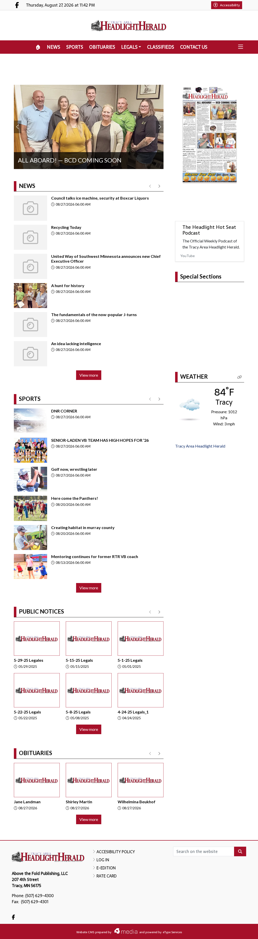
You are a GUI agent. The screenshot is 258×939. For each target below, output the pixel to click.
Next (160, 127)
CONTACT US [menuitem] (193, 47)
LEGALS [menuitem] (129, 47)
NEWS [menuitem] (53, 47)
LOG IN (102, 860)
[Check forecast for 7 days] (189, 408)
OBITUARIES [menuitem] (102, 47)
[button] (240, 47)
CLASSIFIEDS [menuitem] (160, 47)
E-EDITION (106, 868)
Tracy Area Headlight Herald (200, 445)
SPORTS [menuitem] (74, 47)
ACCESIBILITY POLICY (115, 851)
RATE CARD (106, 876)
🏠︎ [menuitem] (38, 47)
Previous (17, 127)
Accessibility (230, 5)
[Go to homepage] (129, 25)
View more (88, 375)
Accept (240, 930)
